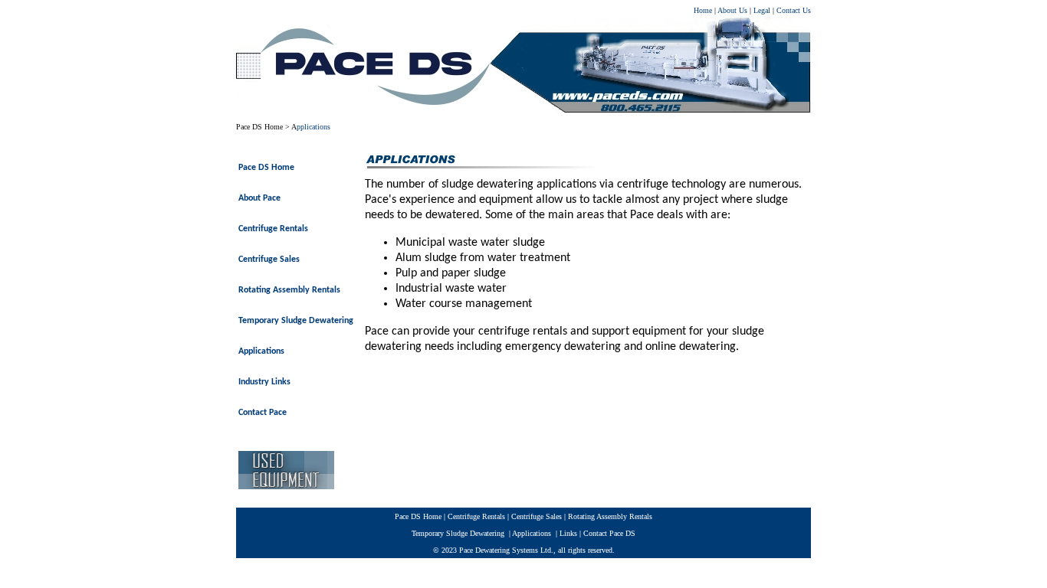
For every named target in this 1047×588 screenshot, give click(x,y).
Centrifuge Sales (536, 516)
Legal (763, 10)
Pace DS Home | (421, 516)
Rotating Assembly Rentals (609, 516)
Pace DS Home (259, 126)
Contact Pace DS (609, 533)
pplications (313, 126)
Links (568, 533)
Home (703, 10)
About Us (732, 10)
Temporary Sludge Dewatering (458, 533)
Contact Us (793, 10)
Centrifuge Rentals (477, 516)
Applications (530, 533)
